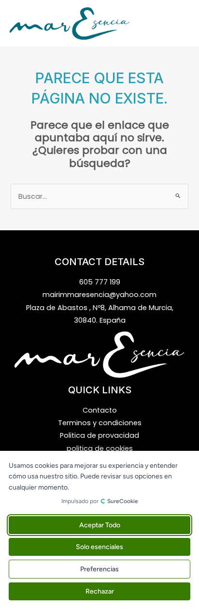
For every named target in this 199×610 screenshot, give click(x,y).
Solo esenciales (99, 547)
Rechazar (99, 591)
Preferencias (99, 569)
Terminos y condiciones (100, 423)
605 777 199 (99, 282)
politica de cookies (100, 448)
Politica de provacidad (99, 435)
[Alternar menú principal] (179, 23)
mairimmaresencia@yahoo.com (99, 294)
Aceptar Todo (99, 525)
